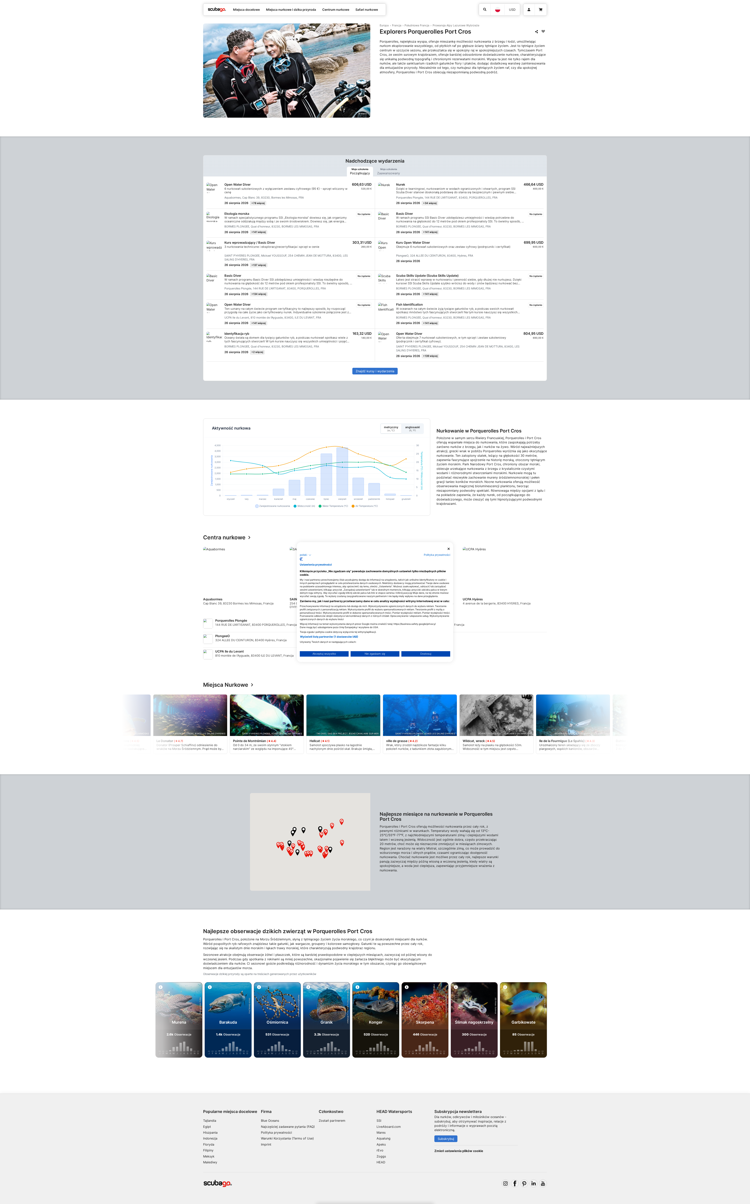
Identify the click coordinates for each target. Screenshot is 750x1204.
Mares (381, 1132)
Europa (384, 25)
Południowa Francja (416, 25)
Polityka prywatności (276, 1132)
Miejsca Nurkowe (225, 685)
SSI (379, 1121)
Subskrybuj (446, 1139)
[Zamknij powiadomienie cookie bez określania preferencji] (448, 549)
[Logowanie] (529, 9)
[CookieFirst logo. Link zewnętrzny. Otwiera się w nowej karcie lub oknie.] (301, 559)
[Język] (497, 9)
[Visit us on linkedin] (534, 1183)
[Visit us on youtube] (543, 1183)
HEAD (381, 1162)
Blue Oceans (270, 1121)
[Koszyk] (541, 9)
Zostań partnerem (332, 1121)
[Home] (217, 9)
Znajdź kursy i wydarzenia (375, 371)
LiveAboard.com (389, 1127)
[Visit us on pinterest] (524, 1183)
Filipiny (208, 1150)
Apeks (381, 1144)
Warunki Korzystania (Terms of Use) (287, 1138)
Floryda (208, 1144)
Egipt (207, 1127)
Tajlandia (209, 1121)
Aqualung (383, 1138)
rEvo (380, 1150)
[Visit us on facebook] (515, 1183)
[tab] (360, 171)
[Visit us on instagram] (505, 1183)
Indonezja (210, 1138)
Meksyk (208, 1156)
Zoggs (381, 1156)
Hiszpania (210, 1132)
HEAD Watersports (394, 1111)
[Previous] (208, 579)
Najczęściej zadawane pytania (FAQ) (288, 1127)
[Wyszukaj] (484, 9)
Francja (396, 25)
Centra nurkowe (224, 537)
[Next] (544, 579)
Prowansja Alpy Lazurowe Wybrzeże (456, 25)
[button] (320, 829)
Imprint (266, 1144)
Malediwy (210, 1162)
